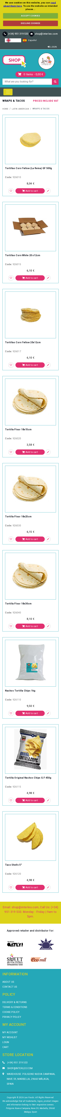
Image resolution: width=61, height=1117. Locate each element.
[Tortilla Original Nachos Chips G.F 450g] (30, 749)
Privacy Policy (11, 1017)
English (16, 40)
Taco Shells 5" (13, 864)
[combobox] (13, 40)
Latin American (20, 109)
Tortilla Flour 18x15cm (18, 429)
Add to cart (31, 191)
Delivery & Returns (14, 1002)
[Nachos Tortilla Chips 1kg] (30, 661)
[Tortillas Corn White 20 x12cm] (30, 226)
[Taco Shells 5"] (30, 836)
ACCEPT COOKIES (30, 15)
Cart (5, 1047)
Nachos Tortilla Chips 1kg (20, 690)
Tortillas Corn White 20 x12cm (22, 255)
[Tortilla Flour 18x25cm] (30, 487)
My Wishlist (9, 1037)
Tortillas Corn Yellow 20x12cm (23, 342)
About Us (8, 982)
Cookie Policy (11, 1012)
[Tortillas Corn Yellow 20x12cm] (30, 313)
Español (32, 40)
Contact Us (9, 986)
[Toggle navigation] (8, 92)
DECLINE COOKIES (30, 23)
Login (53, 47)
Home (5, 109)
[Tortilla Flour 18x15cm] (30, 400)
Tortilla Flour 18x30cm (18, 603)
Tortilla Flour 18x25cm (18, 516)
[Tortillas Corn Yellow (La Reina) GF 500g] (30, 139)
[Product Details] (48, 190)
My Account (10, 1032)
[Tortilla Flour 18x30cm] (30, 574)
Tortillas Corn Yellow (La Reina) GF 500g (28, 168)
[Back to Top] (53, 1109)
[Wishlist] (11, 190)
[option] (29, 40)
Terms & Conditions (14, 1007)
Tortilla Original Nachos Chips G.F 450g (28, 777)
